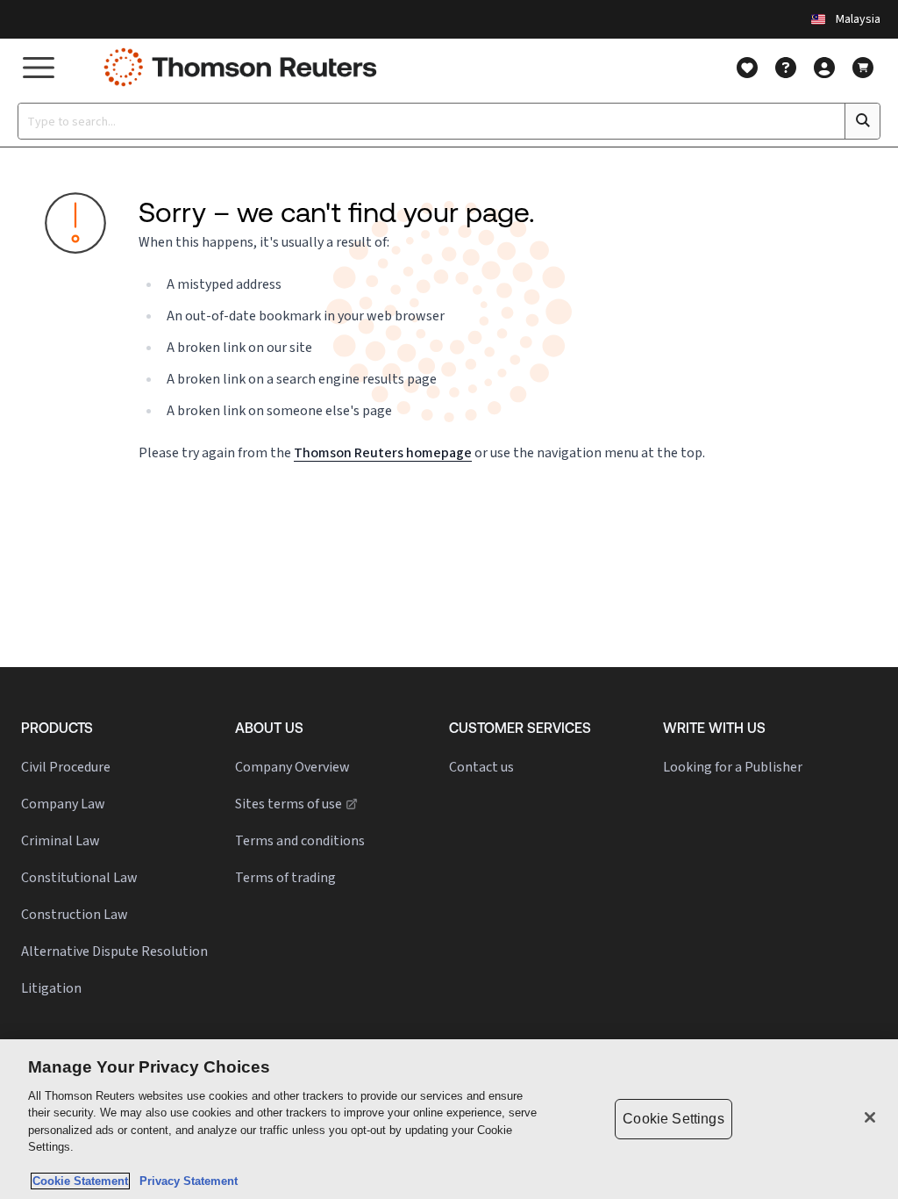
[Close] (870, 1117)
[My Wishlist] (747, 67)
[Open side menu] (39, 67)
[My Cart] (862, 67)
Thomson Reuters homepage (383, 452)
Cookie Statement (80, 1181)
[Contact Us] (785, 67)
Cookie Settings (673, 1118)
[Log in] (824, 67)
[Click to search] (862, 121)
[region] (449, 1119)
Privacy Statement (185, 1181)
